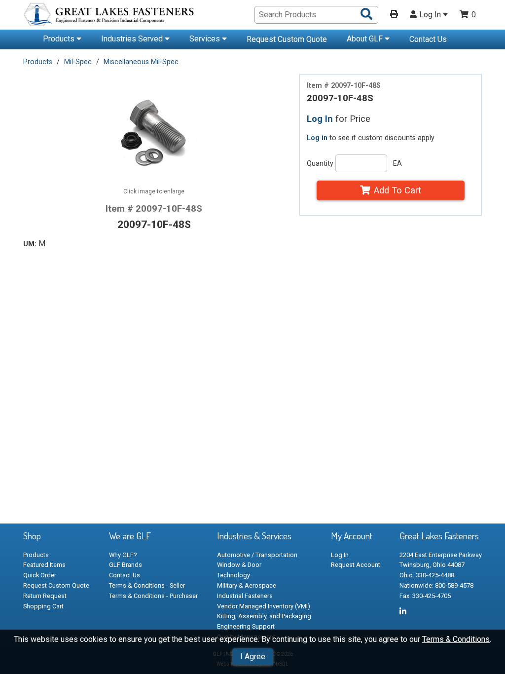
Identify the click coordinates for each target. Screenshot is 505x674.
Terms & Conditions (456, 639)
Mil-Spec (78, 62)
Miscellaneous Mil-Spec (141, 62)
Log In (431, 14)
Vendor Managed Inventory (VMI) (263, 606)
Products (59, 38)
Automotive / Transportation (257, 555)
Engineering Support (246, 626)
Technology (233, 575)
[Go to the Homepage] (109, 16)
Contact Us (428, 39)
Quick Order (39, 575)
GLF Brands (125, 564)
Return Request (45, 595)
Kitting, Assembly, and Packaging (264, 616)
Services (205, 38)
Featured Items (44, 564)
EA (397, 163)
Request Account (355, 564)
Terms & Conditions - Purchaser (153, 595)
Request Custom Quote (287, 39)
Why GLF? (123, 555)
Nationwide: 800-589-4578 (436, 585)
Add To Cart (397, 190)
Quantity (320, 163)
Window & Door (239, 564)
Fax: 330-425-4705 (425, 595)
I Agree (252, 656)
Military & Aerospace (246, 585)
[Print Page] (394, 15)
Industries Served (133, 38)
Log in (317, 138)
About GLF (366, 38)
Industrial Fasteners (245, 595)
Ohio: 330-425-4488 (426, 575)
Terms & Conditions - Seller (147, 585)
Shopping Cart (43, 606)
